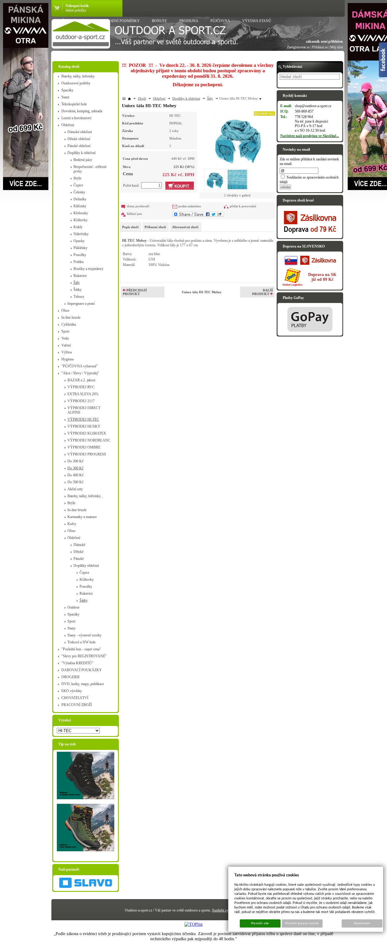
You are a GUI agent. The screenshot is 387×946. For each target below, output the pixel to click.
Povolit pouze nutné (302, 923)
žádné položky (76, 10)
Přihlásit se (320, 47)
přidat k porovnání (243, 206)
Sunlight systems (224, 910)
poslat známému (189, 206)
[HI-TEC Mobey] (237, 138)
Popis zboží (130, 227)
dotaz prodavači (138, 206)
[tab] (130, 227)
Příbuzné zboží (155, 227)
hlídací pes (134, 213)
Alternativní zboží (185, 227)
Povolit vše (260, 923)
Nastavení (362, 923)
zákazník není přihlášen (324, 41)
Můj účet (336, 47)
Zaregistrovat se (298, 47)
